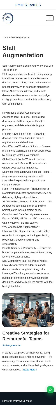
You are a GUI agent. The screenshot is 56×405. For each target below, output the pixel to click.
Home (5, 37)
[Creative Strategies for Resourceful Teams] (28, 310)
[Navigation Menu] (50, 18)
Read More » (30, 369)
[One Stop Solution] (8, 18)
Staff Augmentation (11, 345)
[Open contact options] (50, 389)
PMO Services (24, 401)
